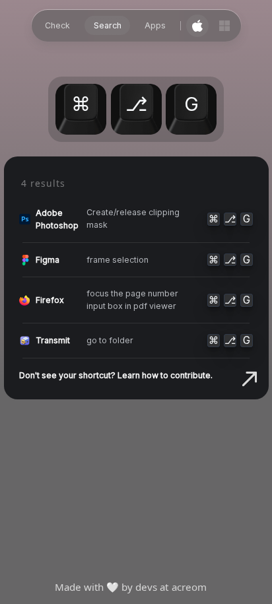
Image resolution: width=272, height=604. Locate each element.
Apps (155, 25)
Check (57, 25)
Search (107, 25)
